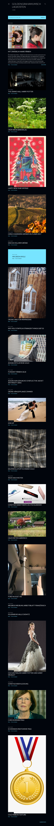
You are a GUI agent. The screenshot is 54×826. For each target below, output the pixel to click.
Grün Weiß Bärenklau (17, 130)
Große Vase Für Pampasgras (19, 319)
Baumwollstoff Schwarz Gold (21, 469)
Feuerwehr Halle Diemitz (19, 614)
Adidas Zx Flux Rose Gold (18, 363)
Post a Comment (14, 64)
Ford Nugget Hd (15, 596)
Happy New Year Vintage (18, 188)
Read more (43, 64)
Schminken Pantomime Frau (20, 729)
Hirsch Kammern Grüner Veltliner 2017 (24, 234)
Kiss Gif (11, 423)
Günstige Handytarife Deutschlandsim (25, 505)
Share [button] (9, 64)
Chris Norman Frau (16, 720)
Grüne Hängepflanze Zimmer (20, 392)
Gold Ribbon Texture (17, 815)
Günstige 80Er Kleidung (18, 684)
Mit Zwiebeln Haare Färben (19, 51)
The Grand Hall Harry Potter (20, 91)
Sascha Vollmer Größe (18, 243)
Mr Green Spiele (18, 257)
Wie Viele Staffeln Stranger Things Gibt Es (26, 328)
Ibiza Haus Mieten (15, 478)
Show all (43, 17)
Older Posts (43, 822)
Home (13, 9)
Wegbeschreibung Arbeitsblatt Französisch (27, 605)
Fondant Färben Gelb (17, 372)
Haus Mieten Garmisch (17, 538)
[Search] (45, 3)
